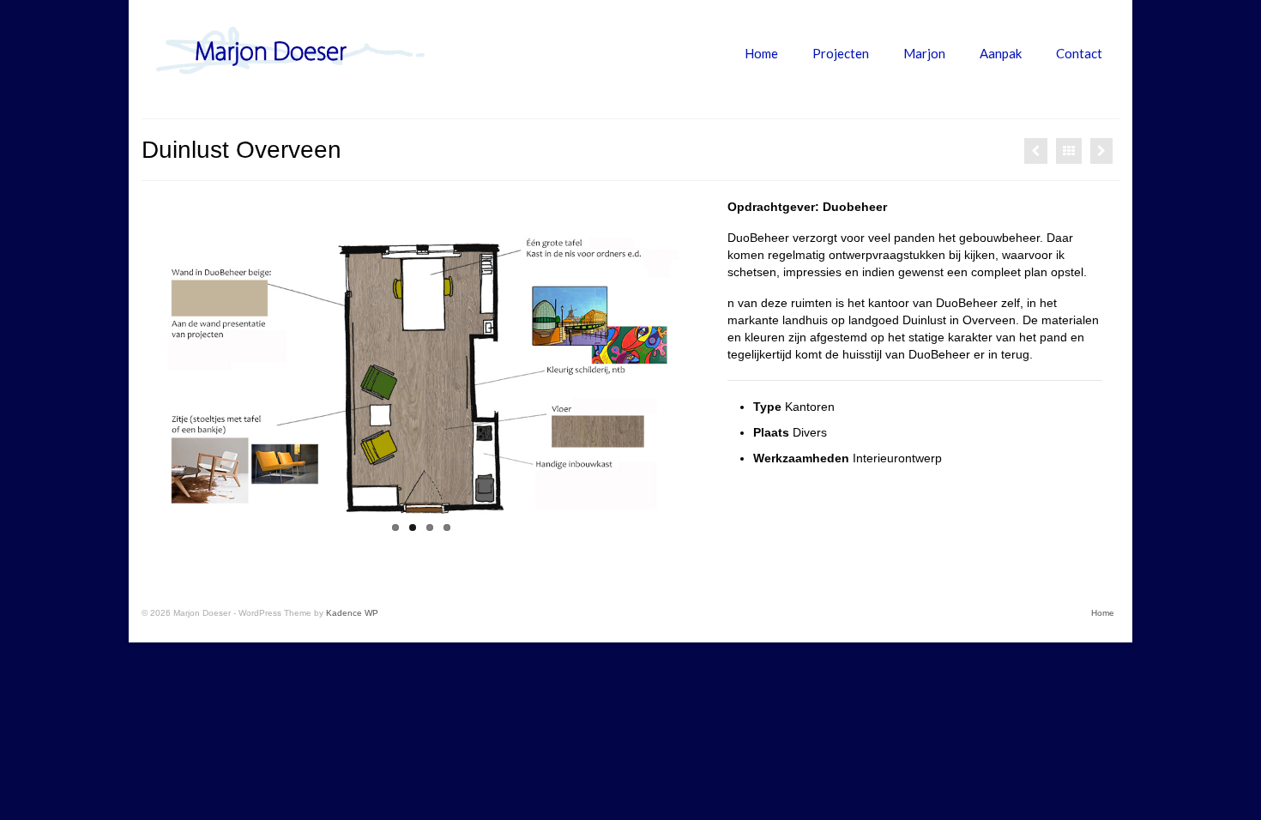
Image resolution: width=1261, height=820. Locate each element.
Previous (149, 370)
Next (694, 370)
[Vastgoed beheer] (1101, 151)
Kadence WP (352, 613)
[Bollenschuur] (1035, 151)
